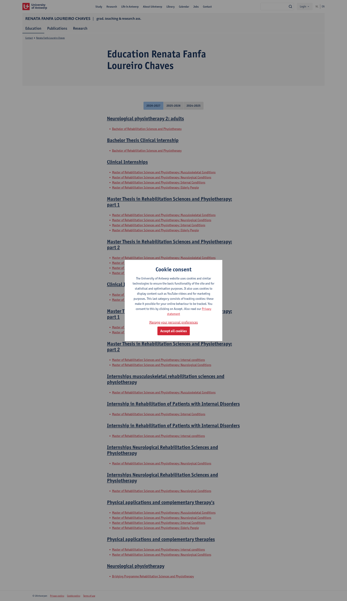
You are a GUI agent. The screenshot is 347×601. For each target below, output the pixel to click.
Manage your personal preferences (173, 322)
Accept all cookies (173, 331)
